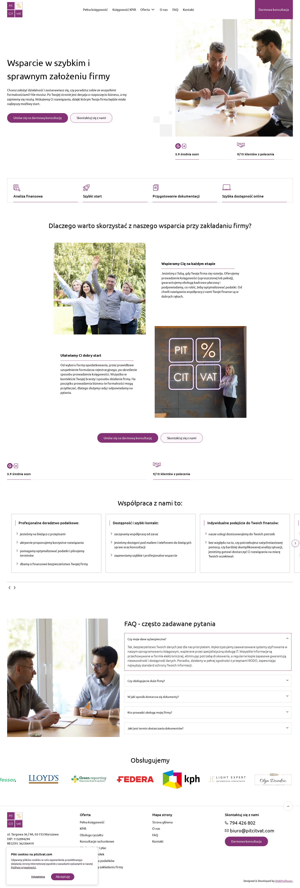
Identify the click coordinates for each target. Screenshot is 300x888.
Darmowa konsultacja (274, 9)
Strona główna (162, 822)
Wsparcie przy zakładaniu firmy (101, 867)
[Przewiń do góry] (288, 806)
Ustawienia (38, 876)
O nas (164, 9)
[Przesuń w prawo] (14, 587)
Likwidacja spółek (92, 854)
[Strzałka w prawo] (295, 543)
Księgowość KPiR (124, 9)
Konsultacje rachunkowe (97, 841)
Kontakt (188, 9)
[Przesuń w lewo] (9, 587)
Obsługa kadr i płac (93, 848)
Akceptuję (63, 876)
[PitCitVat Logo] (14, 9)
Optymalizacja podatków (97, 861)
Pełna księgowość (95, 9)
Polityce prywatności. (23, 867)
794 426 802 (243, 823)
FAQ (175, 9)
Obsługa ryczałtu (91, 835)
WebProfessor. (284, 880)
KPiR (83, 828)
